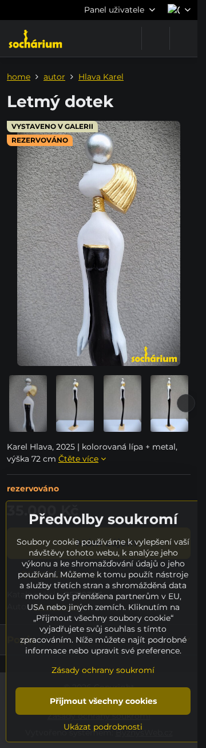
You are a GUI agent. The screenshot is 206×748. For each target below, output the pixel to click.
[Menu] (183, 38)
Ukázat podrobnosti (103, 727)
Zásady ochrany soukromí (103, 670)
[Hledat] (155, 38)
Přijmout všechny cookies (103, 701)
